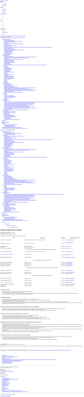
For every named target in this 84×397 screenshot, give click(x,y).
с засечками (4, 5)
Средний (4, 10)
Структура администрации (11, 225)
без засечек (4, 3)
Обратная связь (2, 376)
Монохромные (5, 32)
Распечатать (3, 370)
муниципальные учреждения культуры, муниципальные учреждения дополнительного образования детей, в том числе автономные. (49, 350)
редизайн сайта (5, 396)
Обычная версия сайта (4, 0)
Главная (4, 222)
